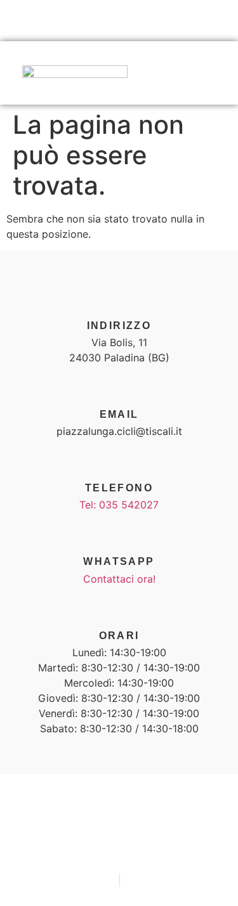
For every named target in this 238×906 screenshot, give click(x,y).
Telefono (119, 487)
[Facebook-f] (81, 22)
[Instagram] (119, 22)
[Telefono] (119, 460)
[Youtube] (156, 22)
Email (119, 414)
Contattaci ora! (119, 579)
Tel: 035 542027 (119, 504)
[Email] (119, 387)
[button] (216, 73)
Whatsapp (118, 561)
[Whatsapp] (119, 534)
